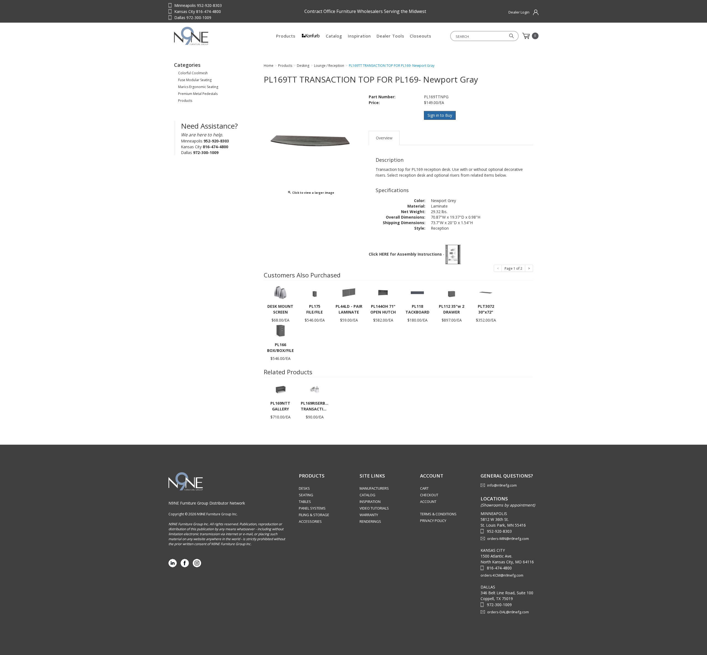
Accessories (310, 521)
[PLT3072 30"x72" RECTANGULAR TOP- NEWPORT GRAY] (486, 292)
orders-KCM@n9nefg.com (502, 575)
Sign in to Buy (440, 115)
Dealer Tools (390, 36)
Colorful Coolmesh (193, 73)
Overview (384, 137)
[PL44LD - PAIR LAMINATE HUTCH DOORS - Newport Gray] (349, 292)
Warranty (369, 514)
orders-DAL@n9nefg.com (508, 611)
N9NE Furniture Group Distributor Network (206, 503)
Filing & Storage (314, 514)
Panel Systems (312, 508)
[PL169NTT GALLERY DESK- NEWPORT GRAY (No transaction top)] (280, 389)
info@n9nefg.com (502, 485)
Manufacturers (374, 488)
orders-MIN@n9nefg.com (508, 538)
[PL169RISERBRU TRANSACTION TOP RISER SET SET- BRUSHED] (315, 389)
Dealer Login (518, 12)
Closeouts (420, 36)
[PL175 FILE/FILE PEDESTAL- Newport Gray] (315, 292)
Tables (305, 501)
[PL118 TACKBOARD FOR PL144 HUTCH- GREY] (417, 292)
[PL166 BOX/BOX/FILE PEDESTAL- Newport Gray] (280, 330)
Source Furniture (208, 36)
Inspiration (359, 36)
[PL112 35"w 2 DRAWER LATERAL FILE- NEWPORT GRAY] (452, 292)
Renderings (370, 521)
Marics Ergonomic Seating (198, 86)
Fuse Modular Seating (195, 80)
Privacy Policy (433, 520)
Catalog (334, 36)
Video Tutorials (374, 508)
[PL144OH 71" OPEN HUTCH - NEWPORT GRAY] (383, 292)
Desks (304, 488)
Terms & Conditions (438, 513)
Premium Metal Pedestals (198, 93)
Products (286, 36)
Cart (424, 488)
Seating (306, 494)
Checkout (429, 494)
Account (428, 501)
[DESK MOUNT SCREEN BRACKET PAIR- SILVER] (280, 292)
